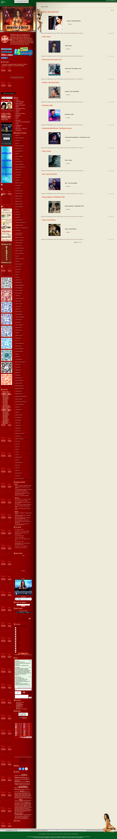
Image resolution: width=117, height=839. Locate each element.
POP (17, 781)
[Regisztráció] (21, 1)
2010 (16, 783)
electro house (27, 796)
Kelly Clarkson (19, 182)
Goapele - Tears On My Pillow (51, 82)
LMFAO (17, 295)
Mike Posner (18, 335)
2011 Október (6, 408)
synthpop (19, 810)
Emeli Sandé (18, 359)
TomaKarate (18, 703)
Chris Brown (18, 161)
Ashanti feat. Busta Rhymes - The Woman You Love (57, 128)
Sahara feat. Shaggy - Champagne (21, 485)
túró (30, 795)
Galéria (60, 833)
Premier (19, 814)
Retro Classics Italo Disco (20, 500)
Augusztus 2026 (23, 610)
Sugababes (18, 391)
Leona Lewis (18, 290)
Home (40, 833)
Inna (17, 256)
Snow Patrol (18, 383)
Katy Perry (18, 330)
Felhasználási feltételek (36, 830)
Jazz (17, 451)
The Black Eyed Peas (20, 401)
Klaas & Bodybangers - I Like (20, 520)
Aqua (17, 143)
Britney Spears (19, 385)
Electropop (27, 816)
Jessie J (17, 266)
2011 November (6, 409)
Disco (18, 633)
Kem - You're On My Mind (50, 174)
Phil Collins (18, 193)
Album (28, 781)
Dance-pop (22, 809)
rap (17, 796)
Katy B (17, 271)
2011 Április (5, 399)
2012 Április (5, 416)
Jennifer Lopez (19, 298)
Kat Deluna (17, 808)
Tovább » (70, 24)
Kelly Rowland (19, 348)
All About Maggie (19, 137)
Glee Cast (18, 234)
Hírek (52, 833)
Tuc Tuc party (19, 478)
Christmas (21, 801)
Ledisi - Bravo (46, 36)
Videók (48, 833)
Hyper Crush (18, 250)
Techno (18, 650)
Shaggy (17, 372)
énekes (16, 775)
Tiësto (17, 406)
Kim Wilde (18, 420)
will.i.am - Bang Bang (19, 537)
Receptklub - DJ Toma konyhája (22, 531)
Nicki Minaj (18, 319)
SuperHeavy (18, 393)
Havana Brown (19, 164)
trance (19, 779)
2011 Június (5, 402)
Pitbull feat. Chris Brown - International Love (23, 512)
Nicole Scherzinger (20, 361)
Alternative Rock (27, 810)
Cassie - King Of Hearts (49, 220)
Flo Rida (17, 230)
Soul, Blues (18, 473)
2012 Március (6, 414)
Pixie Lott (18, 301)
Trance (17, 475)
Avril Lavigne (18, 287)
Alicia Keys (18, 279)
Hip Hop (28, 803)
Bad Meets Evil (19, 145)
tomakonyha (24, 795)
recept (20, 794)
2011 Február (6, 397)
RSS (115, 0)
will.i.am (17, 422)
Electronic (18, 789)
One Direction (19, 324)
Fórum (69, 833)
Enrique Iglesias (19, 253)
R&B (17, 470)
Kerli (17, 274)
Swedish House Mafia (20, 396)
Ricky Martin (18, 314)
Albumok (44, 833)
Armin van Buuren (20, 167)
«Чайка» (16, 784)
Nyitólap (43, 6)
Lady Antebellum (19, 285)
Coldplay (18, 185)
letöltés (23, 787)
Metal (18, 641)
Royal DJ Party (19, 706)
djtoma (65, 33)
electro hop (27, 809)
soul (20, 807)
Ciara (17, 180)
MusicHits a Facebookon (21, 708)
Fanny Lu (18, 306)
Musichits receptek (19, 529)
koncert (28, 783)
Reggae (18, 645)
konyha (28, 794)
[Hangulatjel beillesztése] (31, 687)
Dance (18, 631)
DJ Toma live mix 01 (19, 535)
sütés (23, 794)
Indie (17, 449)
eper (20, 795)
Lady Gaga (18, 233)
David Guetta (19, 242)
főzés (25, 794)
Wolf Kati (18, 425)
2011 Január (5, 395)
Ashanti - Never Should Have (20, 495)
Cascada (18, 174)
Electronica (21, 816)
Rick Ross (18, 346)
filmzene (16, 787)
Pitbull (17, 332)
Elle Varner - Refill (48, 105)
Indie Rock (21, 817)
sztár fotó (28, 784)
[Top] (56, 830)
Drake (17, 212)
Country (17, 436)
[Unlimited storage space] (5, 206)
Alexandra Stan (19, 388)
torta (28, 795)
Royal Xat (18, 707)
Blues (18, 627)
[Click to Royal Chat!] (23, 56)
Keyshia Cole (19, 190)
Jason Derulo (19, 206)
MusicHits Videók (20, 702)
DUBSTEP (22, 808)
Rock (17, 467)
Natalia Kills (18, 282)
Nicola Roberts (19, 343)
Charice (17, 177)
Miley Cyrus (18, 201)
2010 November (6, 393)
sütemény (17, 795)
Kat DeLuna (18, 204)
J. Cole (17, 188)
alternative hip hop (19, 818)
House (17, 446)
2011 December (6, 410)
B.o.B (17, 159)
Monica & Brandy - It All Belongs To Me (54, 197)
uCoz (102, 830)
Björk (17, 153)
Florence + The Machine (21, 227)
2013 (27, 818)
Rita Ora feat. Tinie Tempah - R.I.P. (52, 59)
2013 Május (5, 423)
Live (28, 779)
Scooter (17, 367)
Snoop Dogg (24, 793)
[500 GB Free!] (6, 241)
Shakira (17, 375)
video (24, 774)
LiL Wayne (18, 417)
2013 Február (6, 419)
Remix (17, 465)
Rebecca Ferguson (20, 222)
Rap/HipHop (18, 462)
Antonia (17, 140)
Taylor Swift (18, 399)
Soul (18, 648)
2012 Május (5, 417)
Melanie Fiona (19, 225)
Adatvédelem (45, 830)
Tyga (17, 412)
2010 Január (5, 391)
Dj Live (17, 441)
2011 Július (5, 403)
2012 (24, 818)
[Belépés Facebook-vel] (23, 768)
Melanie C (18, 169)
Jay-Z (17, 261)
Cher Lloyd (18, 293)
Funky (18, 634)
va (28, 777)
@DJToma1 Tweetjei (5, 94)
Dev (17, 209)
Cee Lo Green (19, 240)
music (19, 775)
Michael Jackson (19, 258)
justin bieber (17, 803)
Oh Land (18, 322)
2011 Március (6, 398)
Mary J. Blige (18, 156)
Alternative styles (19, 433)
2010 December (6, 394)
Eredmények (17, 654)
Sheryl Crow (18, 196)
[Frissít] (29, 687)
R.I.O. (17, 340)
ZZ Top (17, 430)
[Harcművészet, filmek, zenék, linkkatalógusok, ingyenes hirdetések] (7, 192)
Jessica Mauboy (19, 316)
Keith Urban (18, 414)
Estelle (17, 217)
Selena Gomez (19, 237)
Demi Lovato (18, 303)
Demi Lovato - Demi (19, 541)
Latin (17, 454)
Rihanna (17, 338)
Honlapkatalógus (19, 704)
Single (27, 800)
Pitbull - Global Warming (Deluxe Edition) (22, 508)
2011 (22, 791)
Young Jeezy (18, 264)
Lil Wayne (19, 793)
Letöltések (65, 833)
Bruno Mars (18, 311)
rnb (15, 796)
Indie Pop (17, 816)
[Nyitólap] (18, 1)
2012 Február (6, 413)
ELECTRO (17, 791)
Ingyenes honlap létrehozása (93, 830)
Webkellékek (19, 705)
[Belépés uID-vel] (20, 768)
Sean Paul (18, 327)
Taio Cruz (18, 198)
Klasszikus (19, 639)
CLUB (25, 779)
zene (24, 800)
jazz (22, 810)
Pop (16, 459)
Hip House (23, 807)
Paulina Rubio (19, 351)
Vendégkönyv (75, 833)
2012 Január (5, 412)
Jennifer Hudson (19, 248)
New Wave (18, 457)
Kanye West (21, 796)
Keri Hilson (18, 245)
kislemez (17, 809)
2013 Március (6, 420)
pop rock (17, 812)
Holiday (25, 817)
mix (22, 779)
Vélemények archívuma (26, 654)
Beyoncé (18, 148)
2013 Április (5, 421)
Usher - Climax (47, 151)
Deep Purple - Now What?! (20, 491)
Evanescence (19, 219)
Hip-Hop (18, 636)
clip (20, 799)
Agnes (17, 135)
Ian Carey (18, 172)
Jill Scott (17, 364)
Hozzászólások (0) (79, 33)
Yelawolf (17, 428)
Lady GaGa (27, 789)
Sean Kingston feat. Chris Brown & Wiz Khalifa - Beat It (22, 544)
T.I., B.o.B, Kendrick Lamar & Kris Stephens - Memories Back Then (23, 490)
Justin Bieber (18, 151)
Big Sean (18, 369)
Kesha (17, 277)
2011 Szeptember (6, 406)
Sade (17, 354)
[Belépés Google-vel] (26, 768)
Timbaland (18, 409)
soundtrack (20, 806)
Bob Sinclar (18, 377)
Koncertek (56, 833)
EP (31, 797)
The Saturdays (19, 404)
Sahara (17, 356)
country (19, 783)
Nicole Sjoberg (19, 380)
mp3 (22, 777)
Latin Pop (17, 817)
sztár (25, 783)
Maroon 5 (18, 309)
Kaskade (18, 269)
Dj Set (17, 444)
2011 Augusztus (6, 405)
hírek (22, 783)
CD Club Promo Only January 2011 (21, 504)
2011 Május (5, 401)
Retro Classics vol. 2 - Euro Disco (21, 499)
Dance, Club (18, 438)
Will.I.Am (23, 797)
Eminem (17, 214)
